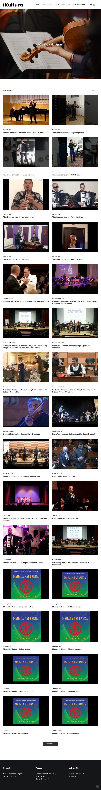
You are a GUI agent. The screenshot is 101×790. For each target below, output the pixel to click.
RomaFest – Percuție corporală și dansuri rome (21, 476)
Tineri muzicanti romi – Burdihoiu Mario (67, 259)
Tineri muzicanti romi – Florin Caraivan (67, 217)
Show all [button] (95, 90)
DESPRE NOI (66, 4)
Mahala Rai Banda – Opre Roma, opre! (18, 691)
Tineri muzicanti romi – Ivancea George (18, 217)
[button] (91, 4)
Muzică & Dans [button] (8, 90)
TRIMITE (56, 4)
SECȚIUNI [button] (46, 4)
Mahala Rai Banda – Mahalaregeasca (67, 649)
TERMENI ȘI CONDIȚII (79, 4)
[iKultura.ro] (13, 5)
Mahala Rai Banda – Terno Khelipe (65, 733)
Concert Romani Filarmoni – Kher (65, 518)
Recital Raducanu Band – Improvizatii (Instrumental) (24, 563)
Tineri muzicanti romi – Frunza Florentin (19, 175)
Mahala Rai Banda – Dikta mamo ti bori (18, 607)
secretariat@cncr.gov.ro (15, 774)
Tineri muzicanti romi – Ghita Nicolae (66, 175)
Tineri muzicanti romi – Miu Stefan (16, 259)
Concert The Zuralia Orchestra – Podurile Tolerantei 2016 (26, 301)
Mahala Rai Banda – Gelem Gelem (16, 649)
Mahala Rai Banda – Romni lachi (15, 733)
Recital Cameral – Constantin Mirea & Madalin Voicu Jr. (25, 133)
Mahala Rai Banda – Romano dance (66, 691)
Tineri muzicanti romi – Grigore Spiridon (68, 133)
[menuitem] (37, 4)
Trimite (73, 776)
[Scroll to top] (97, 786)
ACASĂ (37, 4)
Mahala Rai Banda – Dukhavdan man (66, 607)
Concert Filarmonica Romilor (63, 476)
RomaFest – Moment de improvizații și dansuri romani (73, 434)
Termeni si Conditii (77, 774)
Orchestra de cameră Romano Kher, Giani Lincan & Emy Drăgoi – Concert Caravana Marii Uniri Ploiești (25, 347)
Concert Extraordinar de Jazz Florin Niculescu (21, 434)
